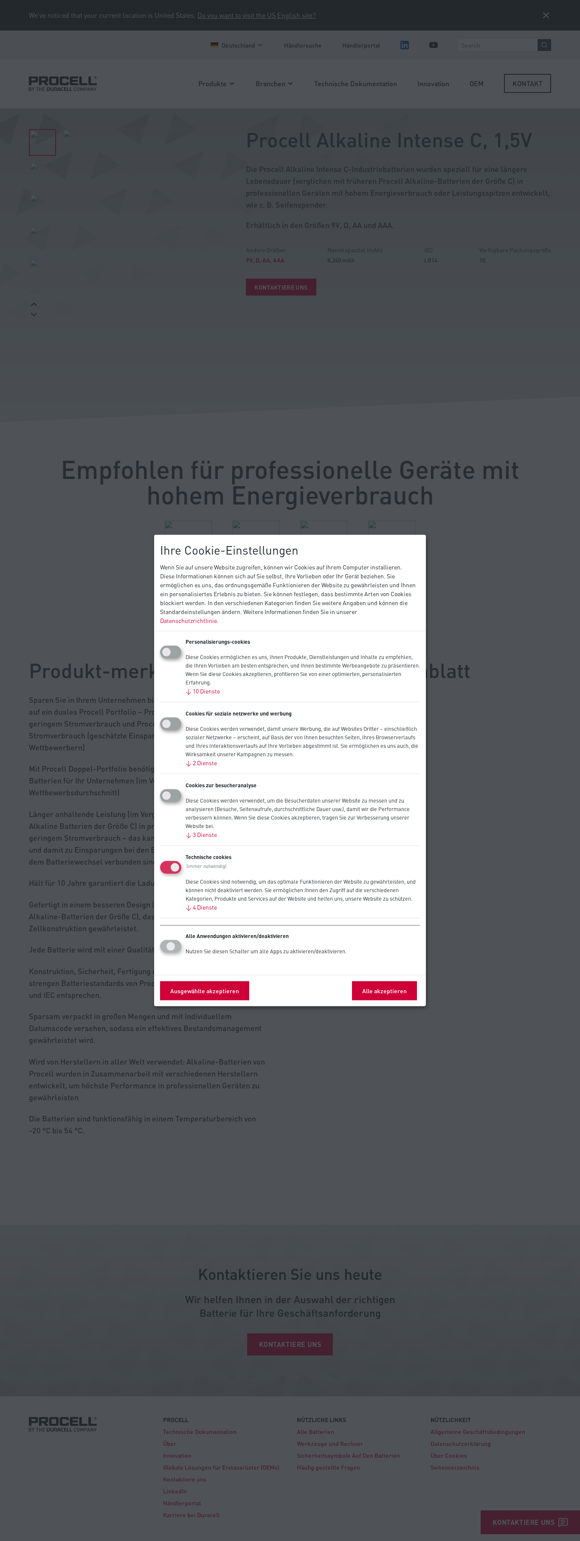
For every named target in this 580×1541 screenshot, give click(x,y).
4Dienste (201, 907)
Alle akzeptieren (384, 990)
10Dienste (203, 691)
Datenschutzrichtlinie (188, 620)
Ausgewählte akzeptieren (204, 990)
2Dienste (201, 762)
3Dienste (201, 834)
